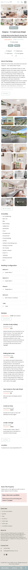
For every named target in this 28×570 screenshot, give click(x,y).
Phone (15, 568)
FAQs (3, 516)
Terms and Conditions (14, 564)
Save (11, 45)
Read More (5, 93)
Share (17, 45)
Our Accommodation (7, 511)
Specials (4, 514)
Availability (6, 568)
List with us (4, 518)
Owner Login (5, 521)
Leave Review (6, 319)
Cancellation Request (7, 526)
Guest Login (5, 523)
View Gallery (14, 27)
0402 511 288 (7, 548)
